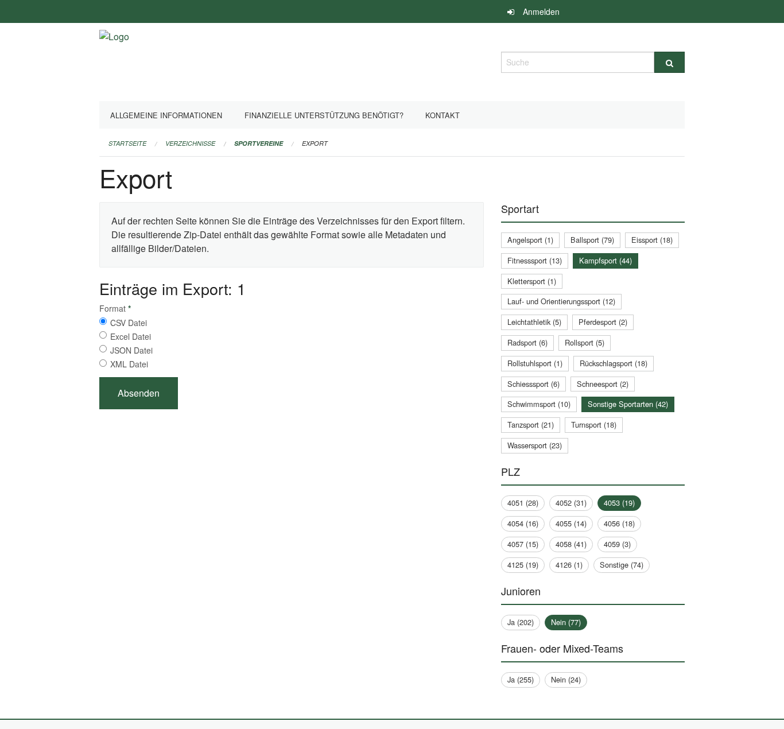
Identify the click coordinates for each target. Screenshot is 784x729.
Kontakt (442, 115)
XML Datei (129, 364)
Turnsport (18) (593, 424)
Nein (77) (566, 621)
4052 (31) (571, 502)
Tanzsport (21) (530, 424)
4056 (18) (619, 523)
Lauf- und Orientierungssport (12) (561, 301)
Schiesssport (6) (533, 383)
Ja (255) (520, 679)
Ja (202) (520, 621)
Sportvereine (258, 143)
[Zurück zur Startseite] (114, 60)
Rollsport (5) (584, 342)
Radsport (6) (527, 342)
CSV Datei (128, 322)
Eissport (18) (652, 239)
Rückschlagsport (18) (613, 363)
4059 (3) (617, 543)
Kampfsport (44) (605, 260)
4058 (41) (571, 543)
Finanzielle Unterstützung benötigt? (323, 115)
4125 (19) (522, 564)
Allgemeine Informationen (166, 115)
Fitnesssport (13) (534, 260)
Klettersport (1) (531, 281)
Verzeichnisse (190, 143)
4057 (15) (522, 543)
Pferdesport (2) (603, 321)
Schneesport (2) (602, 383)
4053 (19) (619, 502)
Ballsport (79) (592, 239)
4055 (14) (571, 523)
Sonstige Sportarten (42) (628, 403)
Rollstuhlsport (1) (534, 363)
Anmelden (541, 11)
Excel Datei (130, 336)
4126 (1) (569, 564)
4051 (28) (522, 502)
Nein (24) (566, 679)
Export (315, 143)
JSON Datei (131, 350)
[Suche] (669, 62)
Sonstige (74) (621, 564)
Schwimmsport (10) (538, 403)
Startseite (127, 143)
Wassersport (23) (534, 445)
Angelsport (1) (530, 239)
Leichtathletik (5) (534, 321)
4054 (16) (522, 523)
